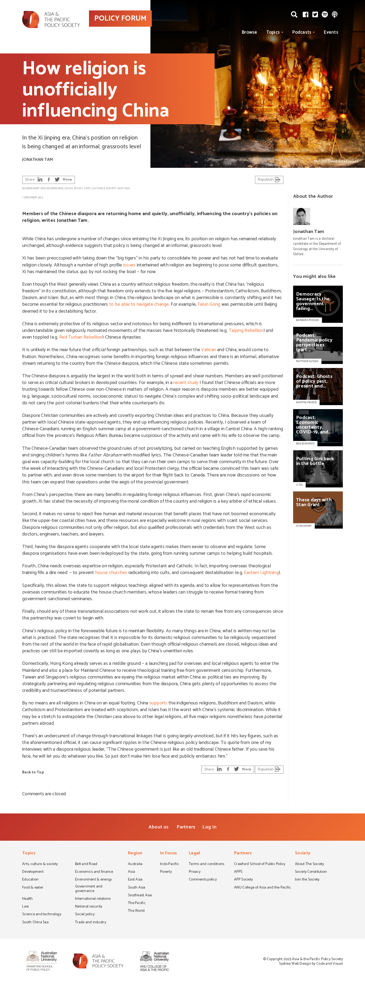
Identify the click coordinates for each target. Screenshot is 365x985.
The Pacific (137, 903)
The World (136, 911)
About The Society (309, 864)
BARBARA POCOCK (307, 320)
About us (159, 827)
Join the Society (307, 880)
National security (88, 907)
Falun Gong (209, 304)
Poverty (166, 872)
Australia (135, 864)
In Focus (168, 854)
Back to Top (33, 772)
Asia (131, 872)
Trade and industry (90, 922)
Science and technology (41, 914)
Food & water (32, 888)
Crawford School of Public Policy (259, 864)
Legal (194, 854)
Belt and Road (86, 864)
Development (33, 872)
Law (25, 907)
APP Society (243, 880)
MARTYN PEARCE (306, 402)
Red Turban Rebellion (80, 337)
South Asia (136, 888)
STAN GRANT (304, 526)
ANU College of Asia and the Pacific (262, 888)
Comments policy (203, 880)
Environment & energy (93, 880)
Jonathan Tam (37, 159)
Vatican (208, 350)
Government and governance (43, 188)
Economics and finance (94, 872)
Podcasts (301, 32)
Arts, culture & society (100, 188)
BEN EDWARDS (305, 443)
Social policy (74, 188)
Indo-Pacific (169, 864)
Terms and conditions (206, 864)
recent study (185, 383)
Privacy (194, 872)
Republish (266, 180)
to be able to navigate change (139, 304)
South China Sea (35, 922)
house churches (111, 573)
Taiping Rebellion (246, 331)
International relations (93, 899)
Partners (186, 827)
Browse (249, 32)
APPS (238, 872)
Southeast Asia (140, 895)
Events (331, 32)
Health (27, 899)
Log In (209, 827)
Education (30, 880)
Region (135, 854)
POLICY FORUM (120, 18)
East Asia (124, 188)
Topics (273, 32)
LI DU (299, 485)
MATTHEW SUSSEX (307, 361)
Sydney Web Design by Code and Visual (311, 964)
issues (129, 265)
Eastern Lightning (261, 573)
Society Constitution (311, 872)
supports (158, 703)
